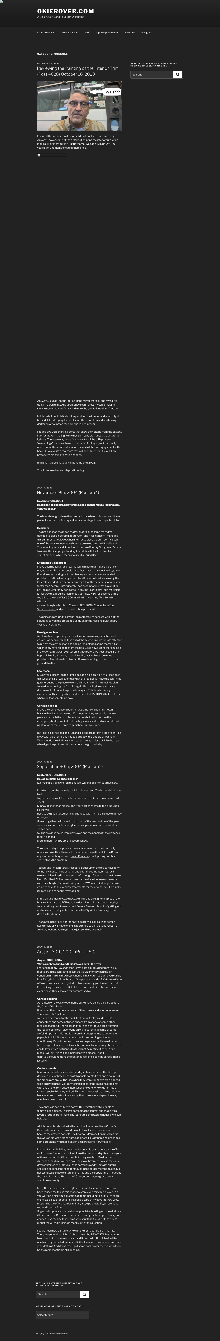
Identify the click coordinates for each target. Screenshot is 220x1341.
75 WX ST (97, 1234)
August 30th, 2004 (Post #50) (66, 951)
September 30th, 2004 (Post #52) (70, 766)
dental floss (56, 1207)
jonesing (113, 902)
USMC (87, 32)
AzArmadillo (103, 1141)
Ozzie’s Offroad (81, 898)
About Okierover (46, 32)
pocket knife (95, 1203)
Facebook (129, 32)
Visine (61, 1203)
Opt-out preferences (107, 32)
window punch (78, 1211)
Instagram (146, 32)
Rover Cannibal (80, 856)
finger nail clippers (48, 1211)
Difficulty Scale (69, 32)
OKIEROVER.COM (65, 11)
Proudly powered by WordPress (52, 1333)
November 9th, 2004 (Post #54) (68, 492)
